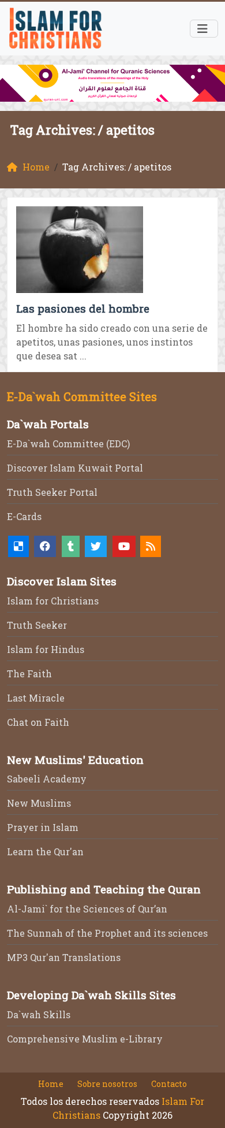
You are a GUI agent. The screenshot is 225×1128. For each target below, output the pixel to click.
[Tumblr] (71, 546)
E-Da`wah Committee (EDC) (68, 443)
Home (50, 1083)
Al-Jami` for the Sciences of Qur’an (87, 909)
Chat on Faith (38, 722)
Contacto (169, 1083)
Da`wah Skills (38, 1014)
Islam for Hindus (45, 649)
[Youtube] (124, 546)
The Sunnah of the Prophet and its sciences (107, 933)
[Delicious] (18, 546)
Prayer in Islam (42, 827)
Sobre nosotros (107, 1083)
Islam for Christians (53, 601)
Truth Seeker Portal (52, 492)
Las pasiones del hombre (82, 308)
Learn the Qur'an (45, 851)
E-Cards (24, 516)
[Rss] (150, 546)
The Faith (29, 673)
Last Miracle (36, 698)
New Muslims (39, 803)
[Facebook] (45, 546)
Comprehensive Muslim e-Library (85, 1039)
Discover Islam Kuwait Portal (75, 468)
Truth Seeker (37, 625)
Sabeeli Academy (47, 779)
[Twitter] (96, 546)
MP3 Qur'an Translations (64, 957)
